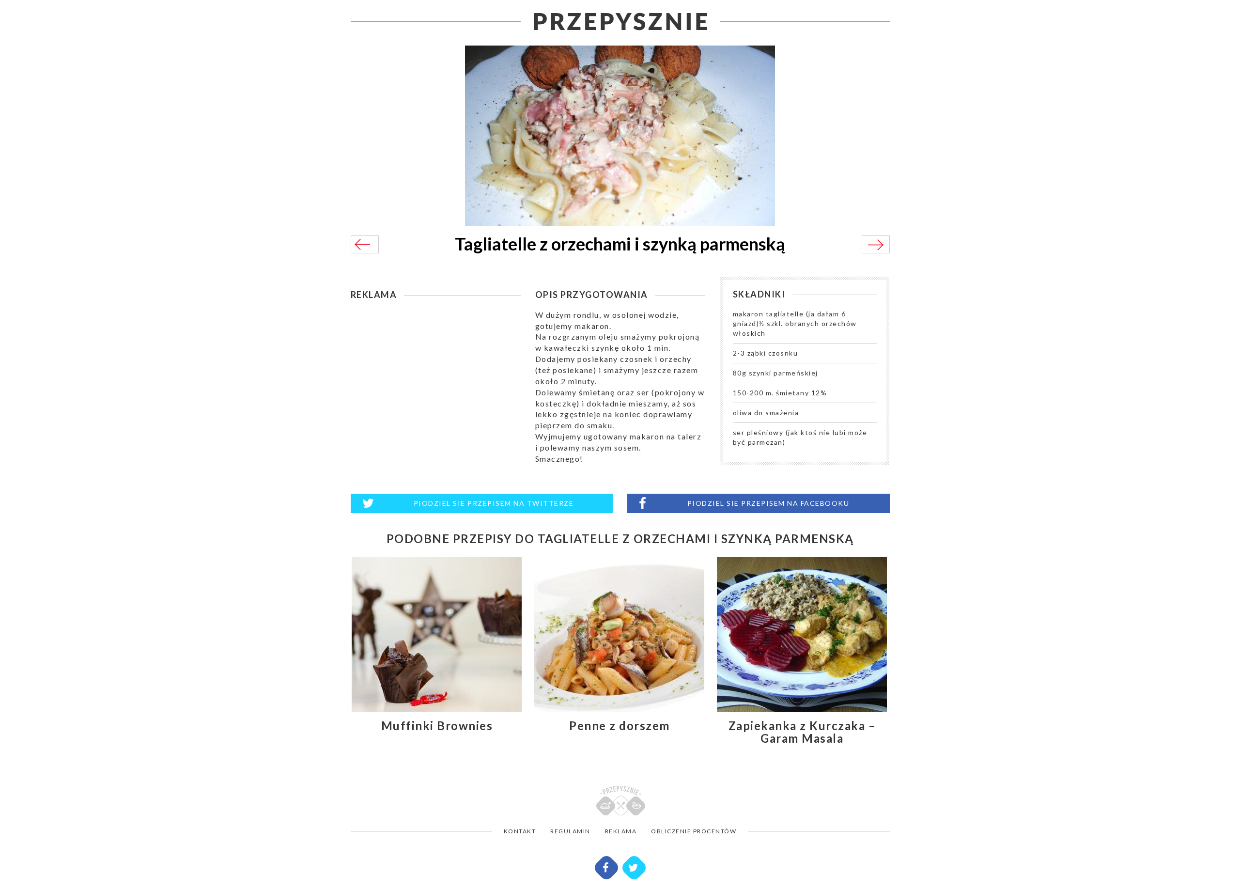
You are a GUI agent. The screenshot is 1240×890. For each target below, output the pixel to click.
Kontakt (520, 831)
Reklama (621, 831)
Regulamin (570, 831)
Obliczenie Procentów (693, 831)
